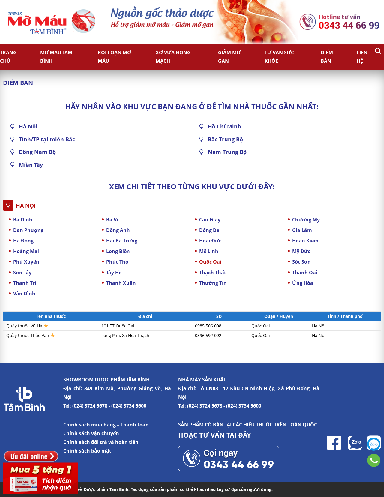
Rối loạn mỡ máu (114, 57)
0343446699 (373, 460)
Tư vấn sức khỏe (279, 57)
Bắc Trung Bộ (225, 139)
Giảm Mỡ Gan (229, 57)
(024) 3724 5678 (89, 405)
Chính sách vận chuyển (91, 433)
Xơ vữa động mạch (173, 57)
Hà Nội (28, 126)
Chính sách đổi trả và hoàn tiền (101, 442)
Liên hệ (362, 57)
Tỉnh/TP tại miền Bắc (47, 139)
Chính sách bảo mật (87, 450)
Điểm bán (327, 57)
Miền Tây (31, 164)
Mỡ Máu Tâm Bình (56, 57)
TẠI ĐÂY (238, 434)
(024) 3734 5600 (128, 405)
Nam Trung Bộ (227, 151)
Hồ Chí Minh (224, 126)
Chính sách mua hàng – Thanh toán (106, 424)
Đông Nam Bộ (37, 151)
